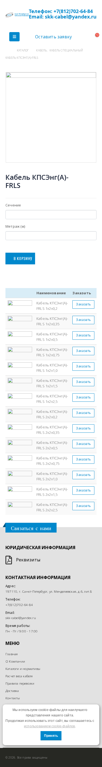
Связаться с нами (31, 528)
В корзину (23, 258)
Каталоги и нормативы (22, 668)
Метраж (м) (15, 226)
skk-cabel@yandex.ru (20, 618)
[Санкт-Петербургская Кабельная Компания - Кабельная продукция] (17, 15)
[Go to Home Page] (7, 50)
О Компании (15, 661)
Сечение (13, 205)
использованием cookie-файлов (49, 726)
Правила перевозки (19, 683)
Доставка (12, 690)
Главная (11, 654)
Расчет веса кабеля (19, 676)
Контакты (12, 698)
